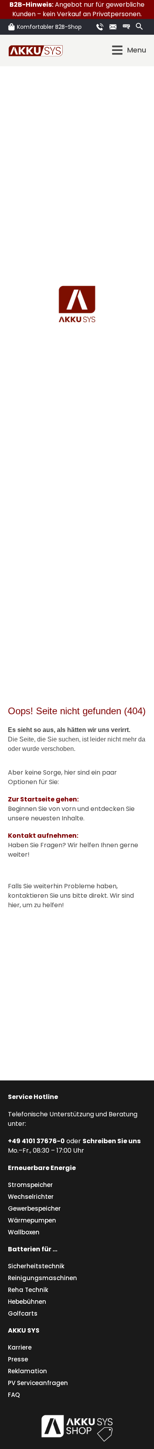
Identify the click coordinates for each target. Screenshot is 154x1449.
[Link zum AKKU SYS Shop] (127, 26)
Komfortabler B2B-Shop (49, 27)
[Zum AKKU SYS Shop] (77, 1427)
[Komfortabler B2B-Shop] (11, 26)
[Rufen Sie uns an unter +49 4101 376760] (101, 26)
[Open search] (139, 26)
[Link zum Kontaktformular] (114, 26)
